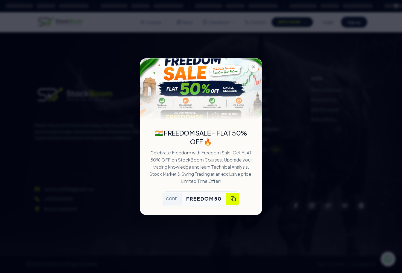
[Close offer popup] (253, 67)
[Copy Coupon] (233, 199)
